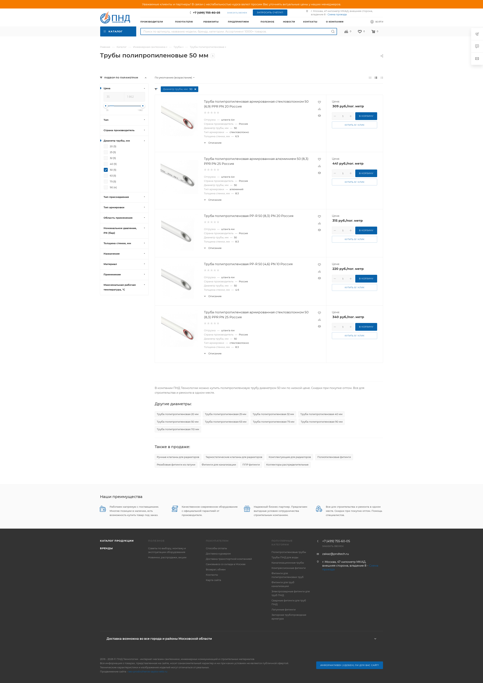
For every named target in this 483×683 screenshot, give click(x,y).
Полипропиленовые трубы (288, 552)
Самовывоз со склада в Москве (225, 564)
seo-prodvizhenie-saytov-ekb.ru (147, 671)
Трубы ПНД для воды (284, 557)
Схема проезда (337, 14)
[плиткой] (370, 77)
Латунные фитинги (283, 609)
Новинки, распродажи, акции (167, 557)
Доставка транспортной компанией (229, 558)
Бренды (106, 548)
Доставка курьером (218, 553)
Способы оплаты (216, 548)
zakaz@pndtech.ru (335, 554)
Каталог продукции (117, 540)
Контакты (212, 574)
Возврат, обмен (216, 569)
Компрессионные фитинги (288, 567)
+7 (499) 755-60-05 (206, 12)
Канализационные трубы (287, 562)
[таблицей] (381, 77)
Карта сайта (213, 580)
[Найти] (333, 31)
